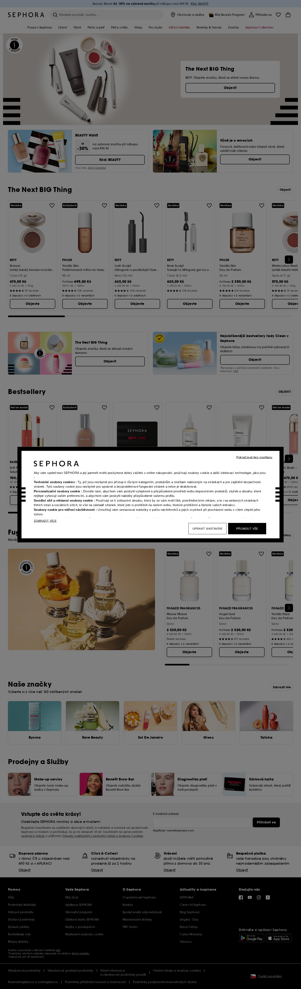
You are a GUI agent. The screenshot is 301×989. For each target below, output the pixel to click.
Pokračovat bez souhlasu (254, 457)
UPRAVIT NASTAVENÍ (207, 528)
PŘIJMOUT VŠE (247, 528)
